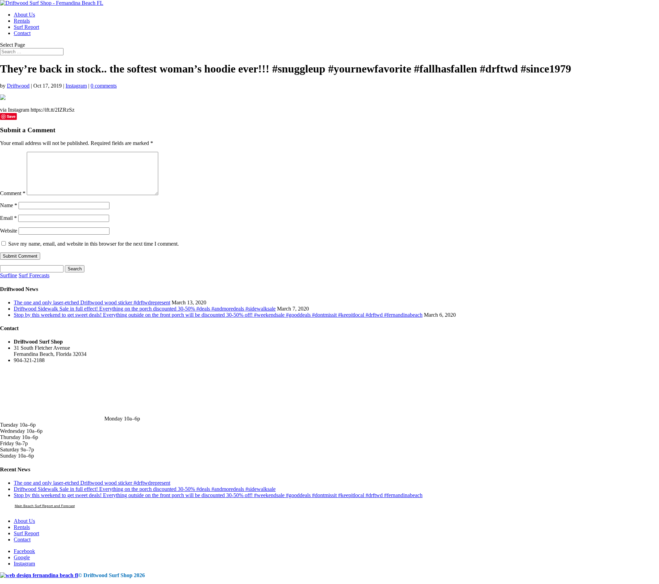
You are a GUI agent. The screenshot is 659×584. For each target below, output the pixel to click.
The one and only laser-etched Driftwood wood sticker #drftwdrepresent (92, 302)
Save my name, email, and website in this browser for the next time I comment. (93, 244)
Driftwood (18, 86)
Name (8, 205)
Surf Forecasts (34, 275)
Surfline (8, 275)
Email (8, 218)
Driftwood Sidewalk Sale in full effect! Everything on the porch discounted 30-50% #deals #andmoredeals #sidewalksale (145, 309)
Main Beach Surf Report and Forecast (45, 506)
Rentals (22, 21)
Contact (22, 33)
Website (8, 231)
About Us (24, 15)
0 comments (104, 86)
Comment (12, 193)
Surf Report (26, 27)
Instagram (76, 86)
